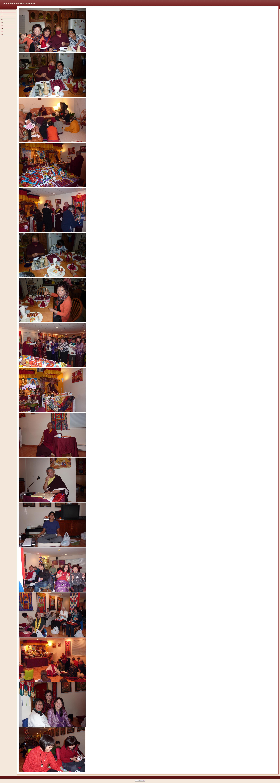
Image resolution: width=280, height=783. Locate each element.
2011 (2, 28)
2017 (2, 11)
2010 (2, 31)
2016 (2, 14)
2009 (2, 34)
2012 (2, 25)
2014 (2, 19)
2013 (2, 22)
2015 (2, 16)
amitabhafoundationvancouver (19, 3)
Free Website (140, 780)
